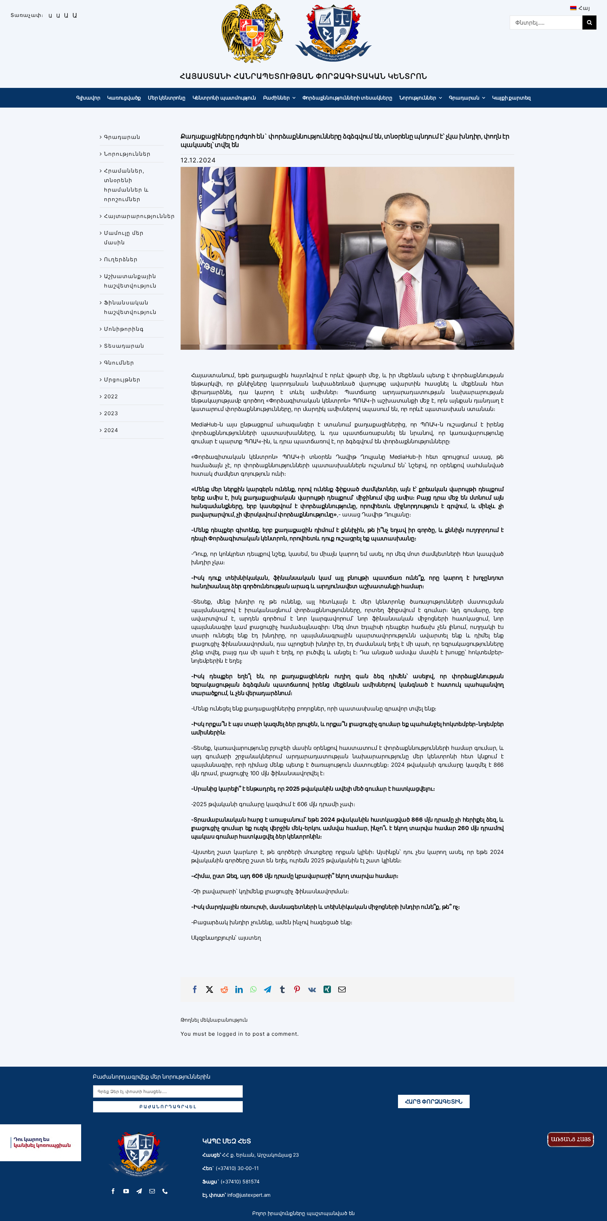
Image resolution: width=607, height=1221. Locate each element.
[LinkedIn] (239, 989)
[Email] (342, 989)
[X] (209, 989)
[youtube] (126, 1191)
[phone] (165, 1191)
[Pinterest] (297, 989)
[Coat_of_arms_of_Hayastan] (252, 6)
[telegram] (139, 1191)
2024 (111, 430)
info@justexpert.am (248, 1195)
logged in (230, 1033)
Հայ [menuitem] (584, 8)
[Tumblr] (282, 989)
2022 (111, 396)
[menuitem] (580, 8)
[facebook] (113, 1191)
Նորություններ (127, 153)
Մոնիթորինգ (124, 329)
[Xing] (327, 989)
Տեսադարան (124, 345)
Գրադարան (122, 137)
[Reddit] (224, 989)
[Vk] (312, 989)
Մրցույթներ (122, 379)
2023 (111, 413)
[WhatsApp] (253, 989)
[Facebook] (195, 989)
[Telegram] (267, 989)
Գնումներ (119, 362)
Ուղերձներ (121, 259)
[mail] (152, 1191)
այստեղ (249, 937)
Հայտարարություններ (139, 216)
